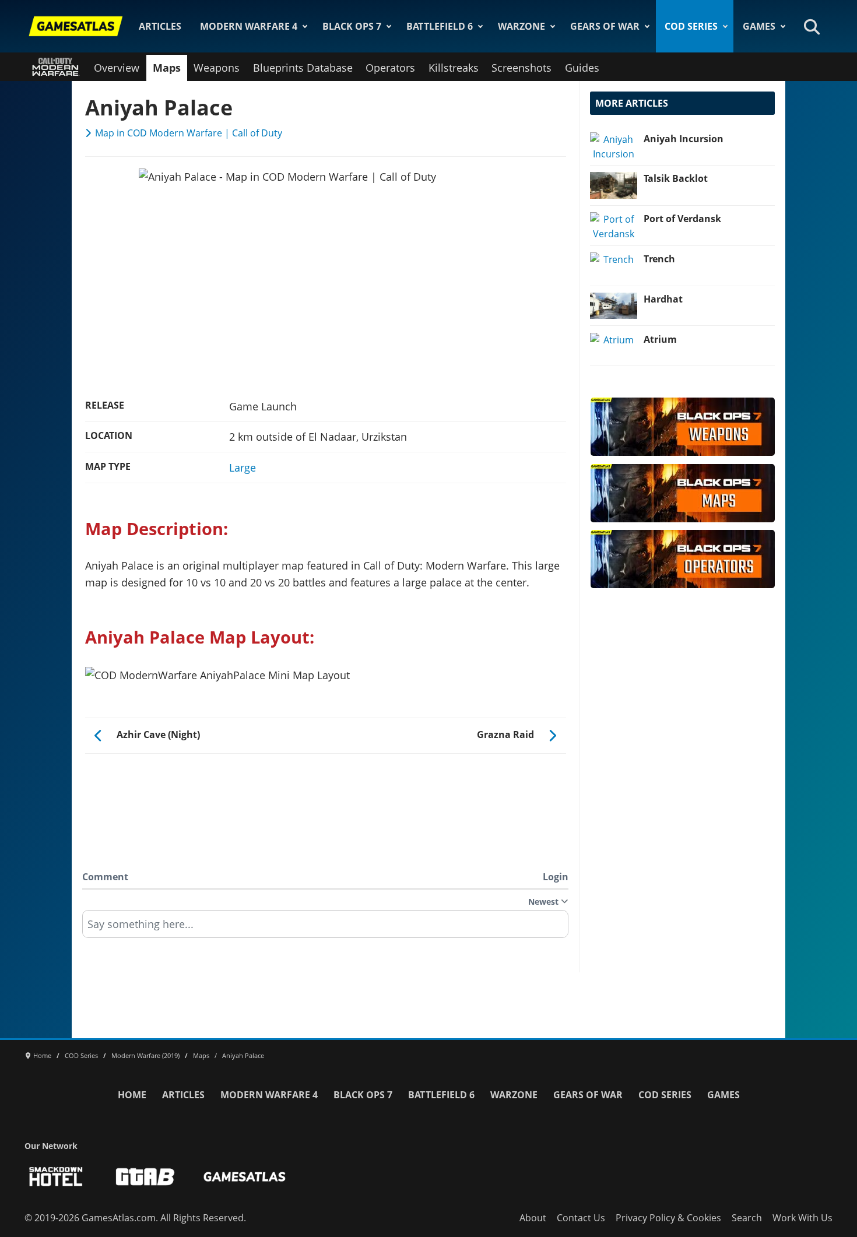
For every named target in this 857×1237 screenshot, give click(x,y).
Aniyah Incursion (683, 138)
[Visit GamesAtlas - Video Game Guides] (244, 1177)
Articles (160, 26)
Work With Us (802, 1217)
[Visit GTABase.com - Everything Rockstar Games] (145, 1177)
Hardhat (663, 299)
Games (759, 26)
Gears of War (605, 26)
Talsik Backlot (676, 178)
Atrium (660, 339)
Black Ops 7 (351, 26)
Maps (167, 68)
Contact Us (581, 1217)
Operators (390, 68)
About (532, 1217)
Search (747, 1217)
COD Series (691, 26)
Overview (116, 68)
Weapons (217, 68)
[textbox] (325, 928)
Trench (659, 258)
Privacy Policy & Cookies (668, 1217)
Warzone (521, 26)
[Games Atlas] (76, 26)
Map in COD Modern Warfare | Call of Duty (188, 132)
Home (132, 1094)
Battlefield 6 (439, 26)
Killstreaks (453, 68)
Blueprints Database (303, 68)
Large (242, 468)
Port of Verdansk (682, 218)
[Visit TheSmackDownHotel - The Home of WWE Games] (55, 1177)
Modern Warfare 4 (248, 26)
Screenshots (521, 68)
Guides (582, 68)
